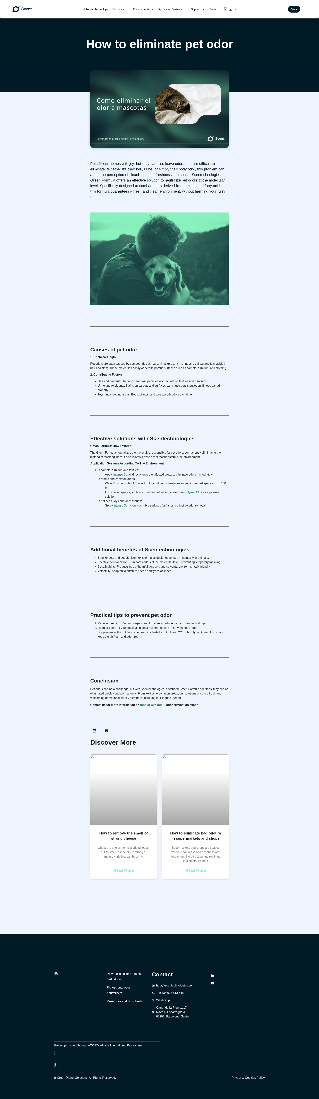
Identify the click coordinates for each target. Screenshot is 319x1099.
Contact (214, 9)
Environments (141, 9)
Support (195, 9)
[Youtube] (212, 983)
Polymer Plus (193, 492)
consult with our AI (152, 704)
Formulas (118, 9)
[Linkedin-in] (212, 976)
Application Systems (170, 9)
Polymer (118, 483)
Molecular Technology (95, 9)
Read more (123, 870)
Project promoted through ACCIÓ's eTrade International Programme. (98, 1045)
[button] (94, 731)
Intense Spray (122, 474)
